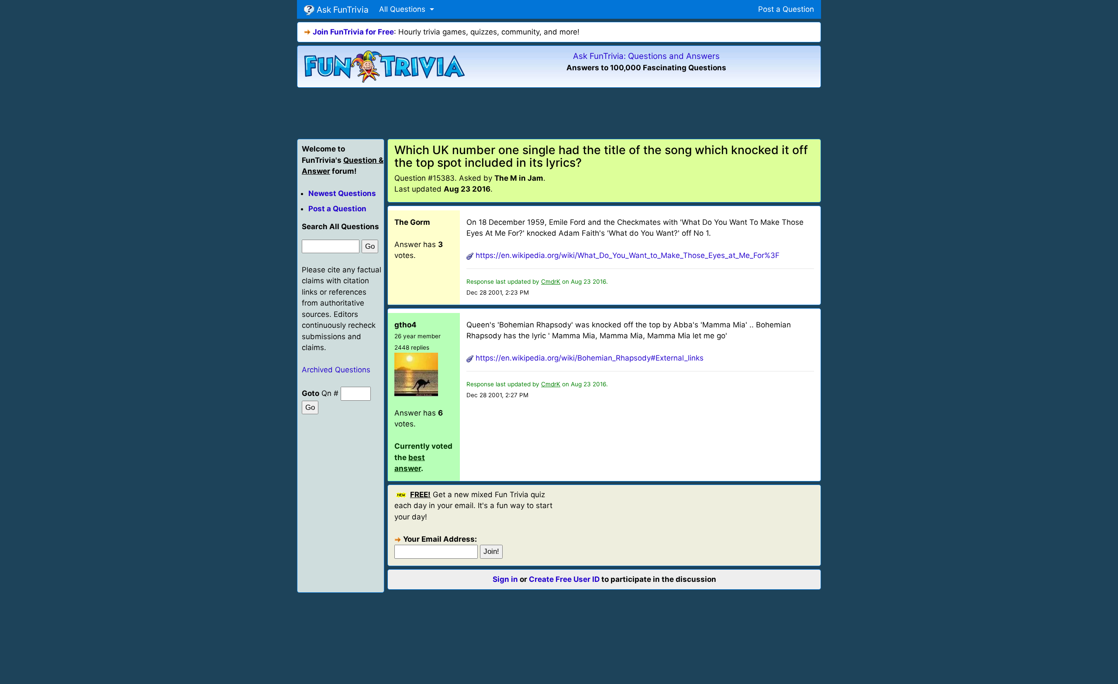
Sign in (505, 579)
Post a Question (786, 9)
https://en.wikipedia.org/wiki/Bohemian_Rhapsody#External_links (590, 358)
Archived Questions (336, 369)
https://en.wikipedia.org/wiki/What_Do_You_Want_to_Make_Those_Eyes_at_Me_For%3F (628, 255)
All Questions (403, 9)
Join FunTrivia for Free (353, 31)
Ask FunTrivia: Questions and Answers (646, 56)
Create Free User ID (564, 579)
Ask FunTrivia (341, 9)
